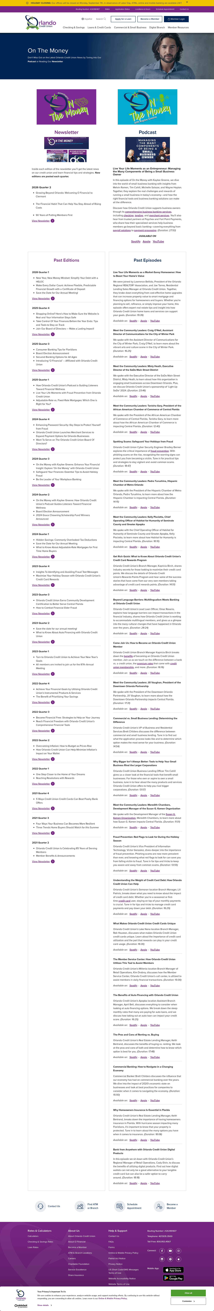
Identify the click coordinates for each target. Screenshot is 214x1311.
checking (129, 215)
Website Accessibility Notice (122, 1278)
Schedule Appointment (165, 9)
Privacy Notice (115, 1264)
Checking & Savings (74, 27)
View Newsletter (41, 221)
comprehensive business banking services (148, 212)
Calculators (33, 1236)
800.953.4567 (164, 1241)
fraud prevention (160, 451)
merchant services (159, 215)
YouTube (158, 241)
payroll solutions (122, 230)
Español (88, 19)
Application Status (122, 9)
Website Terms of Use (119, 1284)
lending (139, 215)
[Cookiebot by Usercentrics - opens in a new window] (21, 1306)
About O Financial (76, 1241)
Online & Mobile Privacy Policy (123, 1252)
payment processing (145, 230)
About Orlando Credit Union (81, 1236)
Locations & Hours (142, 9)
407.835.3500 (165, 1236)
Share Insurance (76, 1275)
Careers (72, 1258)
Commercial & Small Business (130, 27)
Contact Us (184, 9)
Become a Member (150, 19)
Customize (187, 1301)
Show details (43, 1305)
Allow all (188, 1293)
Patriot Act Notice (116, 1258)
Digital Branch (157, 27)
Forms (111, 1247)
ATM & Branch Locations (80, 1252)
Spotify (135, 241)
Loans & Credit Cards (99, 27)
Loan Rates (33, 1247)
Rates (107, 9)
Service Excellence (77, 1269)
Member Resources (178, 27)
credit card (124, 901)
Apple (146, 241)
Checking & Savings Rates (40, 1241)
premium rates (145, 663)
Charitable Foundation (78, 1264)
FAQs (111, 1241)
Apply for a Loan (123, 19)
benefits (128, 656)
